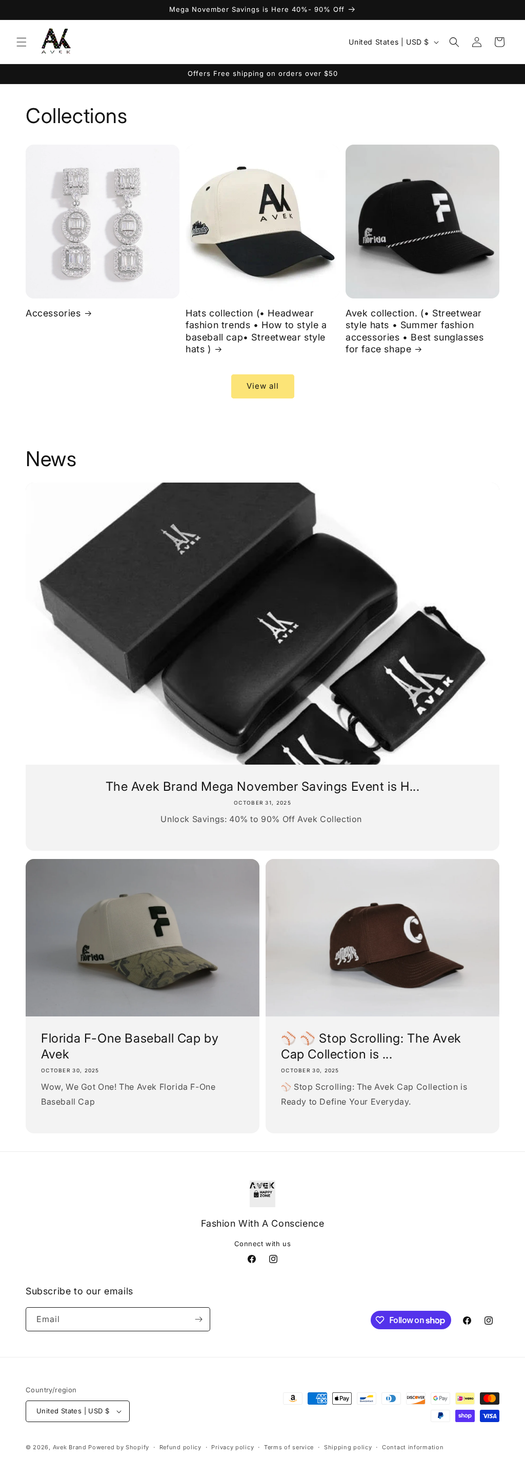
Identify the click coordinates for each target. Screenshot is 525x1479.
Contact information (412, 1447)
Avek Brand (70, 1447)
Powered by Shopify (118, 1447)
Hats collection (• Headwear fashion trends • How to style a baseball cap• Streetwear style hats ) (256, 331)
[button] (21, 42)
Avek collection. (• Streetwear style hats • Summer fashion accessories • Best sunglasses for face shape (414, 331)
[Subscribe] (198, 1319)
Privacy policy (232, 1447)
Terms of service (289, 1447)
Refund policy (180, 1447)
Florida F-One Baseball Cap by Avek (129, 1046)
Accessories (53, 313)
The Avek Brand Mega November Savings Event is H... (263, 786)
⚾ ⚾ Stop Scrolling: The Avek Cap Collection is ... (371, 1046)
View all (263, 386)
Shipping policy (348, 1447)
